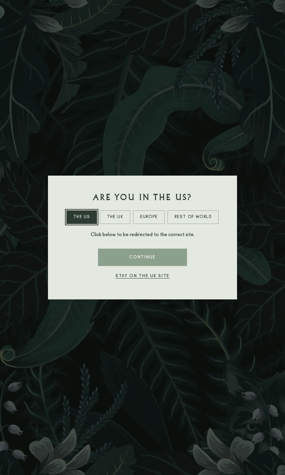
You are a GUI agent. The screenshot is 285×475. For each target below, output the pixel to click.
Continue (142, 257)
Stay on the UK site (142, 276)
